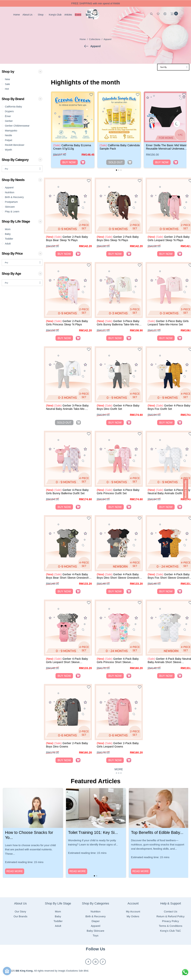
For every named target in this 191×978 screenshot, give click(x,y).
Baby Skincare (95, 930)
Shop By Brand (13, 99)
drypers (9, 111)
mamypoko (11, 130)
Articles (68, 14)
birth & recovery (14, 197)
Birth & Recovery (95, 916)
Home (16, 14)
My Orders (133, 916)
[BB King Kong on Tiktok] (103, 962)
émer (8, 116)
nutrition (9, 192)
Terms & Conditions (170, 925)
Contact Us (170, 911)
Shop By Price (12, 253)
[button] (116, 170)
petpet (8, 140)
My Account (133, 911)
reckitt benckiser (14, 145)
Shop (40, 14)
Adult (8, 243)
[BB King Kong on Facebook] (88, 962)
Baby (8, 234)
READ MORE (14, 871)
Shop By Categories (95, 903)
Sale (7, 84)
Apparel (9, 187)
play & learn (12, 211)
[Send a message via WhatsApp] (185, 972)
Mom (7, 229)
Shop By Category (15, 160)
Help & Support (170, 903)
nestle (8, 135)
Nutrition (96, 911)
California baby (13, 106)
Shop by (8, 71)
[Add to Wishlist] (91, 95)
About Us (27, 14)
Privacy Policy (170, 921)
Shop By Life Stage (16, 221)
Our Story (20, 911)
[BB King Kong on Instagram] (95, 962)
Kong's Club (55, 14)
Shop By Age (11, 273)
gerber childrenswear (17, 125)
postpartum (11, 202)
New (7, 79)
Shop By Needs (13, 180)
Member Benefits (185, 489)
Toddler (9, 238)
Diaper (96, 921)
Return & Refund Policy (170, 916)
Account (133, 903)
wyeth (8, 149)
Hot (7, 88)
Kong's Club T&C (170, 930)
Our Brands (20, 916)
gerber (9, 121)
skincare (10, 206)
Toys (95, 935)
